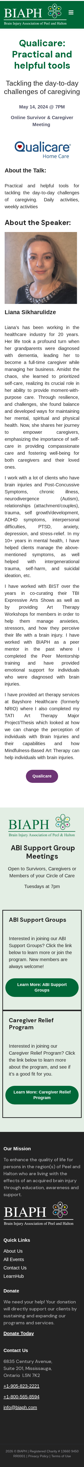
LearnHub (14, 1276)
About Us (13, 1251)
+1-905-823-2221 (21, 1386)
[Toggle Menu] (71, 12)
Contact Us (15, 1267)
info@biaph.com (20, 1407)
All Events (14, 1259)
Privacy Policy (38, 1456)
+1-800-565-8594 (21, 1396)
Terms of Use (61, 1456)
